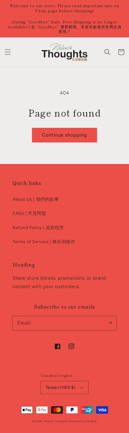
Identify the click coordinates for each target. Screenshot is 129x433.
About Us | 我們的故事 (36, 199)
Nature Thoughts (56, 421)
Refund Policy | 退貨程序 (38, 227)
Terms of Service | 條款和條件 (44, 241)
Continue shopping (64, 135)
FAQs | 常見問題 (29, 213)
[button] (8, 52)
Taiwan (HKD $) (61, 387)
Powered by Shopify (83, 421)
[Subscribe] (109, 323)
